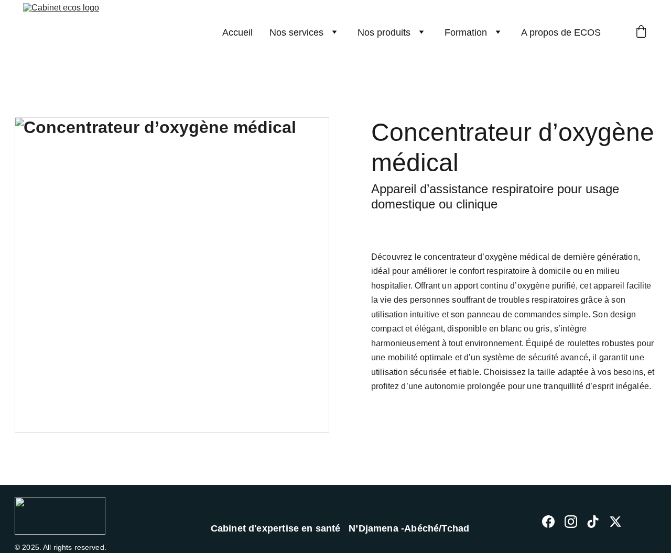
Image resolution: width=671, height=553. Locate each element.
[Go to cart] (641, 33)
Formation (466, 32)
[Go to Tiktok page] (593, 521)
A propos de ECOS (561, 32)
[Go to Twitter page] (615, 521)
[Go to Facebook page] (548, 521)
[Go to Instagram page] (571, 521)
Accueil (237, 32)
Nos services (296, 32)
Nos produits (384, 32)
